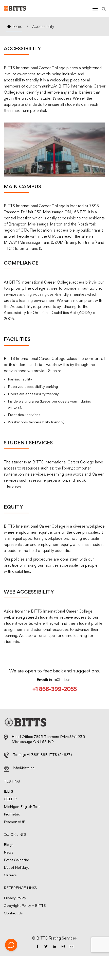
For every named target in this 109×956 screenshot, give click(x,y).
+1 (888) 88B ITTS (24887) (49, 755)
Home (17, 26)
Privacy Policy (15, 898)
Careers (10, 875)
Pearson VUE (14, 822)
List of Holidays (16, 868)
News (8, 853)
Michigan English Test (22, 807)
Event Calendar (16, 860)
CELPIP (10, 799)
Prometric (12, 814)
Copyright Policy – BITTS (25, 906)
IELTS (8, 792)
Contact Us (13, 913)
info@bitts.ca (60, 680)
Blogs (8, 845)
